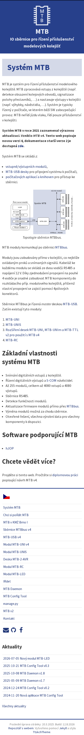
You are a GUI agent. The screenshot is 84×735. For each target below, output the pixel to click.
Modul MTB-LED (14, 574)
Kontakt (9, 618)
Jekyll (63, 728)
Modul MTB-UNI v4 (16, 544)
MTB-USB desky (17, 171)
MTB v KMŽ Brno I (15, 522)
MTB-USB (70, 304)
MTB (42, 31)
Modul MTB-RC (13, 567)
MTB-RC (12, 340)
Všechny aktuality (14, 706)
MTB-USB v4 (12, 537)
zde (20, 146)
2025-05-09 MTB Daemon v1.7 (24, 681)
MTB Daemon (12, 589)
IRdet (7, 581)
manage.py (10, 604)
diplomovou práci (65, 475)
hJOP (10, 448)
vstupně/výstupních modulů (26, 166)
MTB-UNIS (13, 324)
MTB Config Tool (14, 596)
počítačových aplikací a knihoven (30, 177)
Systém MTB (11, 507)
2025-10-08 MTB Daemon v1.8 (24, 673)
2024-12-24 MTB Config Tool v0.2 (26, 688)
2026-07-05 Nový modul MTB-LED (26, 658)
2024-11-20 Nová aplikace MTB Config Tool (33, 695)
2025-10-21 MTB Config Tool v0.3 (26, 666)
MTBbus (61, 247)
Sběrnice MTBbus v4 (17, 530)
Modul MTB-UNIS (15, 552)
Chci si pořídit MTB (16, 515)
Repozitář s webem (21, 728)
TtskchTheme (41, 732)
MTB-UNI (12, 319)
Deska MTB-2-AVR (15, 559)
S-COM (51, 380)
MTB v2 (8, 611)
